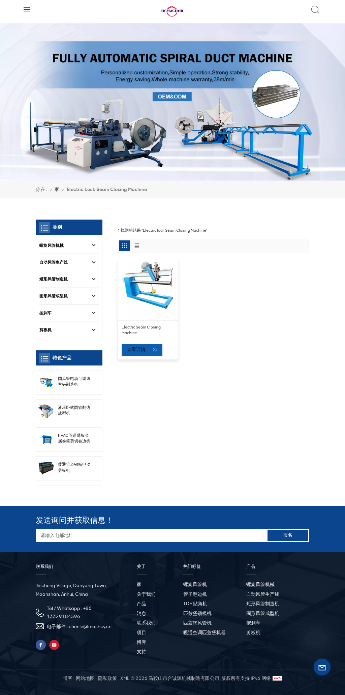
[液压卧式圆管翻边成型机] (46, 411)
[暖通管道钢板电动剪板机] (46, 468)
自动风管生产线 (53, 262)
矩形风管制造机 (53, 279)
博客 (141, 642)
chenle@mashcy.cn (90, 626)
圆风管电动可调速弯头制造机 (74, 381)
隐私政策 (107, 678)
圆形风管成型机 (53, 296)
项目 (141, 632)
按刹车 (45, 313)
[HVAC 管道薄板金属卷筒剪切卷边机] (46, 439)
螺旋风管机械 (51, 245)
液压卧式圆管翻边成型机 (74, 410)
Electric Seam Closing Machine (141, 330)
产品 (141, 604)
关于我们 (146, 594)
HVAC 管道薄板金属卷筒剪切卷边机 (74, 438)
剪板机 (45, 329)
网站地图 (85, 678)
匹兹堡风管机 (197, 623)
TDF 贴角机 (195, 604)
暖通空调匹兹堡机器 (204, 632)
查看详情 (137, 349)
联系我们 (146, 623)
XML (124, 678)
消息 (141, 613)
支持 (141, 652)
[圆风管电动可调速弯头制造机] (46, 382)
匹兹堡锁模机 (197, 613)
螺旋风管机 (195, 584)
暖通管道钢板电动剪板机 (74, 467)
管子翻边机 (195, 594)
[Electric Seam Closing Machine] (148, 290)
